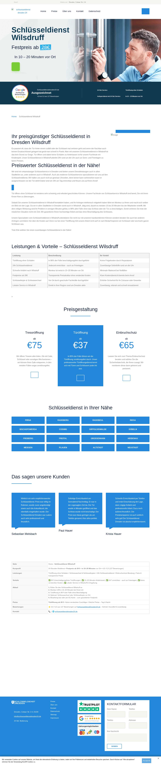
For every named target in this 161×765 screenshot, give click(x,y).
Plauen (63, 448)
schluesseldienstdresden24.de (66, 611)
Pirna (28, 420)
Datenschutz (94, 11)
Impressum (54, 718)
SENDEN (114, 746)
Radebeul (98, 420)
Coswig (63, 429)
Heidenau (133, 438)
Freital (63, 438)
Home (43, 11)
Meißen (28, 448)
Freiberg (28, 438)
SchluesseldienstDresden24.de (88, 607)
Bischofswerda (28, 429)
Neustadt (133, 448)
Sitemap (53, 715)
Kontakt (79, 11)
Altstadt (98, 448)
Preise (54, 11)
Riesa (133, 420)
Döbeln (133, 429)
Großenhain (98, 438)
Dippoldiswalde (98, 429)
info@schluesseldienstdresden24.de (27, 716)
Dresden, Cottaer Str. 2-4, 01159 (26, 712)
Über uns (66, 11)
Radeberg (63, 420)
